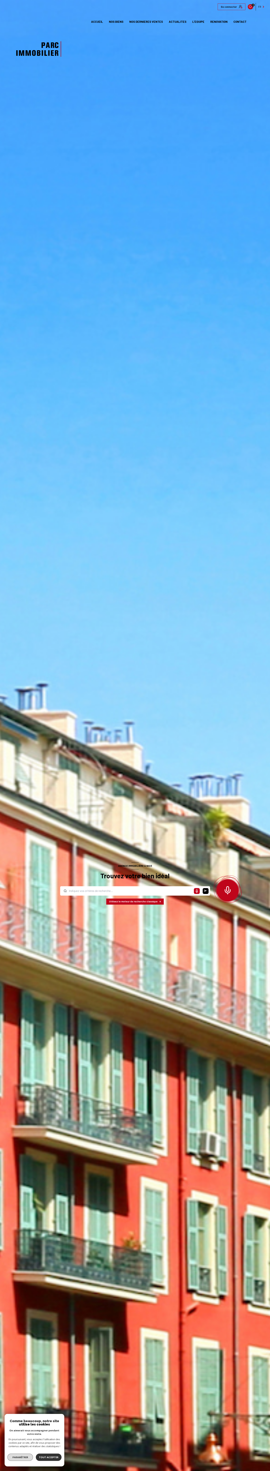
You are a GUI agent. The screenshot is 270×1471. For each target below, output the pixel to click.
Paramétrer (20, 1457)
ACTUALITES (177, 21)
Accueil (97, 21)
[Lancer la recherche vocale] (227, 889)
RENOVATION (219, 21)
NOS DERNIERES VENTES (146, 21)
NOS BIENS (116, 21)
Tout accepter (48, 1457)
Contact (239, 21)
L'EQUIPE (198, 21)
